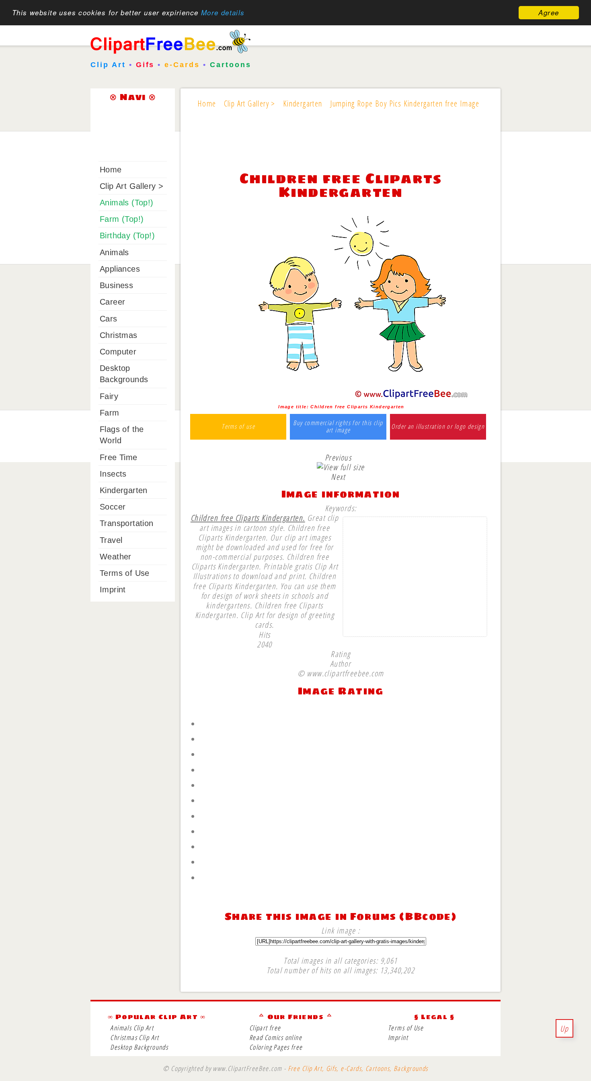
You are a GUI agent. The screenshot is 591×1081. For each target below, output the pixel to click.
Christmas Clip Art (134, 1037)
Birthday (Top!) (127, 235)
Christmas (118, 335)
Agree (548, 12)
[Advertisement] (340, 145)
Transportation (127, 523)
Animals (114, 252)
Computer (118, 351)
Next (338, 476)
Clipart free (265, 1027)
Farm (109, 412)
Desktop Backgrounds (139, 1047)
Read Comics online (275, 1037)
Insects (113, 473)
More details (223, 13)
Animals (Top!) (127, 202)
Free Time (118, 457)
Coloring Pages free (276, 1047)
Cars (108, 318)
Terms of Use (125, 573)
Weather (115, 556)
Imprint (113, 589)
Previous (338, 457)
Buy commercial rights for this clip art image (338, 427)
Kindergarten (124, 490)
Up (564, 1028)
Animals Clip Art (132, 1027)
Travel (111, 540)
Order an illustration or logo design (437, 426)
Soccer (112, 506)
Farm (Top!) (122, 219)
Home (111, 169)
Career (112, 301)
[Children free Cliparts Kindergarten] (340, 397)
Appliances (120, 268)
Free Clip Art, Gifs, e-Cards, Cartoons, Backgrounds (358, 1068)
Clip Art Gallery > (131, 186)
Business (116, 285)
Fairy (109, 396)
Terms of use (238, 426)
